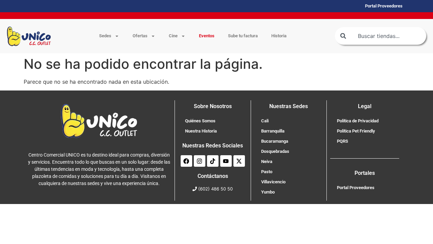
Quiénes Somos (200, 120)
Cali (265, 120)
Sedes (105, 35)
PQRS (342, 141)
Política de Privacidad (358, 120)
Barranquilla (272, 131)
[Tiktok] (213, 161)
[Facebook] (186, 161)
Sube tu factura (243, 35)
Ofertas (140, 35)
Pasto (266, 171)
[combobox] (380, 36)
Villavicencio (273, 181)
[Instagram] (199, 161)
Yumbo (268, 192)
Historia (279, 35)
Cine (173, 35)
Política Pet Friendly (356, 131)
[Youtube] (226, 161)
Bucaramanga (274, 141)
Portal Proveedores (355, 187)
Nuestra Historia (201, 131)
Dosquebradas (275, 151)
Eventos (206, 35)
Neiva (266, 161)
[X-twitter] (239, 161)
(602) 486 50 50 (215, 188)
